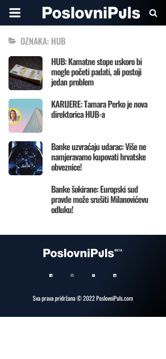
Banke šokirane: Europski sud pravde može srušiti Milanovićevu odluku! (99, 199)
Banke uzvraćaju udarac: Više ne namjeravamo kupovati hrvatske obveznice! (98, 156)
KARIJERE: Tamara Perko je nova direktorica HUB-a (99, 108)
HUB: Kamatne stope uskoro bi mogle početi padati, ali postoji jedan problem (96, 71)
